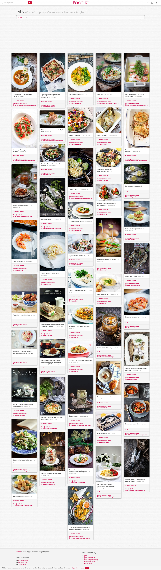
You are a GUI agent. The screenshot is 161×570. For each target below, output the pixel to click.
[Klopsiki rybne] (24, 484)
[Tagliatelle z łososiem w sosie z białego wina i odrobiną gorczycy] (24, 339)
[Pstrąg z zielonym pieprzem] (80, 278)
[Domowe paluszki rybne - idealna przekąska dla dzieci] (80, 505)
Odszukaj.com (22, 562)
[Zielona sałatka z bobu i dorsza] (24, 438)
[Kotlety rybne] (80, 167)
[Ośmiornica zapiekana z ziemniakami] (108, 157)
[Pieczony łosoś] (80, 72)
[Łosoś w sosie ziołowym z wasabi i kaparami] (52, 396)
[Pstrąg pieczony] (108, 120)
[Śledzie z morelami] (108, 326)
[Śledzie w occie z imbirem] (52, 251)
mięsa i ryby (88, 563)
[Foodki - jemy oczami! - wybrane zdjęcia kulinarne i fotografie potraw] (80, 2)
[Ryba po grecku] (24, 239)
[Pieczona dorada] (52, 197)
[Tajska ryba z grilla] (137, 258)
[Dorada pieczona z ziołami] (137, 174)
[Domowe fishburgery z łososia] (108, 237)
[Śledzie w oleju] (80, 394)
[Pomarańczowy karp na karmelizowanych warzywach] (80, 448)
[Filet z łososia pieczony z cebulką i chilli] (52, 119)
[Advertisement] (80, 36)
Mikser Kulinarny (23, 560)
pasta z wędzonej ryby (91, 559)
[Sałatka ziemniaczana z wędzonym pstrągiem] (137, 349)
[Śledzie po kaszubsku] (137, 302)
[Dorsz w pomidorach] (80, 210)
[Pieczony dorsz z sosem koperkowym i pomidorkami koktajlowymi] (108, 464)
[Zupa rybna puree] (108, 283)
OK (87, 568)
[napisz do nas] (152, 2)
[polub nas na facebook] (157, 2)
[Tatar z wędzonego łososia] (137, 214)
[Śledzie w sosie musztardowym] (108, 378)
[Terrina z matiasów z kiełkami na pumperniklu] (24, 385)
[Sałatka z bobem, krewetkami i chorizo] (52, 153)
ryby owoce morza (90, 561)
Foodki (20, 17)
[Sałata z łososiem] (80, 120)
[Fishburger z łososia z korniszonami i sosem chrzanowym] (52, 305)
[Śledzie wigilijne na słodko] (24, 183)
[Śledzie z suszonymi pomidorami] (52, 451)
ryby (85, 556)
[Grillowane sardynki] (108, 421)
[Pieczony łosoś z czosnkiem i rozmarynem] (137, 72)
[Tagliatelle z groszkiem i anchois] (80, 314)
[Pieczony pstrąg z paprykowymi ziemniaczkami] (137, 458)
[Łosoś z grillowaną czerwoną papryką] (24, 128)
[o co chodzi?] (147, 2)
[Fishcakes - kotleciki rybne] (24, 293)
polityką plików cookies (77, 568)
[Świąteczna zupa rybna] (137, 402)
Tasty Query (22, 564)
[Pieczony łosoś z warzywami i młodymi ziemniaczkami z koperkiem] (52, 72)
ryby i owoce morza (90, 558)
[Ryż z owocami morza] (80, 244)
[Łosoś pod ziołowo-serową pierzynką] (137, 128)
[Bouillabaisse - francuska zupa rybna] (24, 72)
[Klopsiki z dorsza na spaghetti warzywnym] (108, 192)
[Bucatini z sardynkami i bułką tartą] (80, 349)
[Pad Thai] (108, 72)
